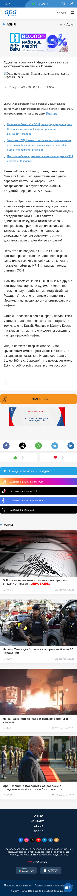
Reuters (51, 113)
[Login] (71, 4)
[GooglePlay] (26, 870)
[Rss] (56, 840)
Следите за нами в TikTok (25, 491)
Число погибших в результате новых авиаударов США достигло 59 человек (40, 158)
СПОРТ (61, 13)
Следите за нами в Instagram (26, 481)
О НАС (38, 816)
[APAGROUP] (38, 862)
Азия (70, 24)
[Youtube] (38, 840)
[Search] (63, 3)
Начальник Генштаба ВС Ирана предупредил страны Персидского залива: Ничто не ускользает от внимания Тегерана (39, 129)
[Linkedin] (50, 840)
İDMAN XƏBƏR (38, 398)
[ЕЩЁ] (71, 13)
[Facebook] (21, 840)
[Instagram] (26, 840)
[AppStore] (50, 870)
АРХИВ (38, 826)
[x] (32, 840)
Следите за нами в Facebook (27, 500)
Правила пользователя (17, 885)
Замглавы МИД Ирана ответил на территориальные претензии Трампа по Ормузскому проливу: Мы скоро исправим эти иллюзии (39, 145)
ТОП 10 (38, 831)
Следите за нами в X (22, 509)
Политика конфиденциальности (54, 885)
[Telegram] (44, 840)
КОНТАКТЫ (38, 821)
